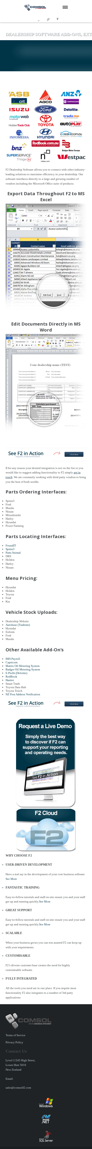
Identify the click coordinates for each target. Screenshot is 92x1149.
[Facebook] (38, 18)
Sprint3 (10, 549)
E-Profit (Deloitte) (16, 673)
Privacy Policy (14, 1042)
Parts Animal (13, 552)
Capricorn (12, 662)
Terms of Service (15, 1035)
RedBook (11, 676)
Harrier (10, 680)
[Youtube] (46, 18)
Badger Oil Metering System (23, 669)
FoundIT (11, 545)
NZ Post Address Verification (23, 694)
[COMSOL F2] (41, 7)
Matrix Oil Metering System (23, 666)
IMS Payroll (13, 658)
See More (11, 879)
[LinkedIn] (55, 18)
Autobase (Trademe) (18, 624)
